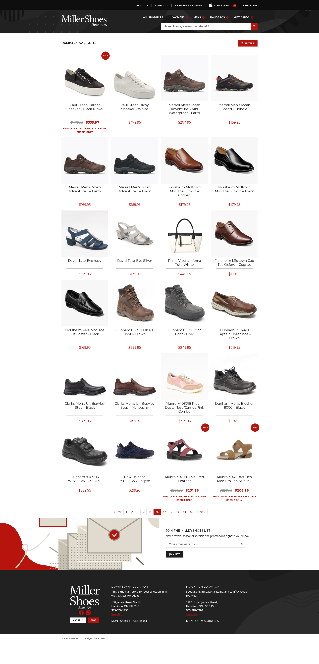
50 (177, 512)
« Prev (117, 512)
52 (191, 512)
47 (164, 512)
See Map (116, 614)
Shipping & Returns (188, 5)
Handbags (217, 17)
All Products (153, 17)
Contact (161, 5)
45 (150, 512)
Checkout (250, 5)
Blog (93, 620)
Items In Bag (225, 5)
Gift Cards (242, 17)
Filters (249, 43)
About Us (141, 5)
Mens (197, 17)
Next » (201, 512)
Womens (178, 17)
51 (184, 512)
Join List (174, 554)
